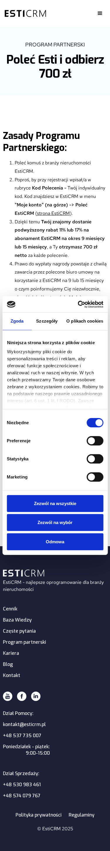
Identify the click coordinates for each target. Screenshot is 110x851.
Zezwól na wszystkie (55, 503)
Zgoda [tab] (17, 321)
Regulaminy (81, 815)
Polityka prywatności (39, 815)
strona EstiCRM (53, 213)
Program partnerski (24, 642)
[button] (100, 13)
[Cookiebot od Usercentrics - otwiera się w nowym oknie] (78, 304)
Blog (8, 664)
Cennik (10, 609)
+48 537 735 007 (22, 735)
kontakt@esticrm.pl (24, 724)
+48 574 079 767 (21, 796)
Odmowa (55, 541)
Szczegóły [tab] (46, 321)
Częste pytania (19, 631)
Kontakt (11, 675)
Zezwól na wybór (55, 522)
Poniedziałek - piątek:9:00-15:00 (26, 750)
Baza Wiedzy (17, 620)
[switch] (95, 440)
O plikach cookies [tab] (84, 321)
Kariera (11, 653)
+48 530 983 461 (22, 785)
